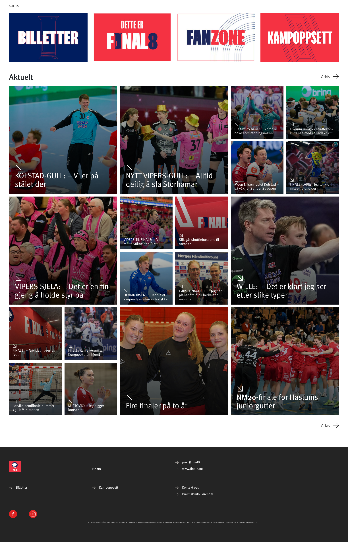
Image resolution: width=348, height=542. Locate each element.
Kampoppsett (108, 487)
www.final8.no (192, 468)
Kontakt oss (190, 487)
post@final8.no (192, 462)
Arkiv (325, 76)
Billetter (21, 487)
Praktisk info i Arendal (197, 494)
